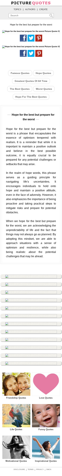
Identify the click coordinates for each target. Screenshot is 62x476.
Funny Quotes (45, 429)
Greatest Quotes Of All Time (31, 81)
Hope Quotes (43, 73)
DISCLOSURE (19, 469)
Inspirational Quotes (46, 461)
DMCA (48, 469)
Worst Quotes (44, 89)
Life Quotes (16, 429)
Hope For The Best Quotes (31, 96)
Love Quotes (46, 398)
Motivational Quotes (16, 461)
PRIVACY (40, 469)
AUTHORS (30, 9)
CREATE (43, 9)
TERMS (31, 469)
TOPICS (17, 9)
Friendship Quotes (16, 398)
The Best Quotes (20, 89)
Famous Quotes (20, 73)
